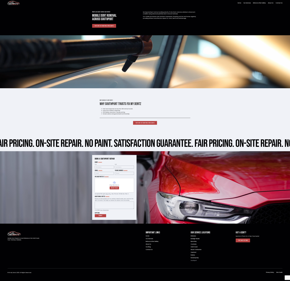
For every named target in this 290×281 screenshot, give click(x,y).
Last (116, 164)
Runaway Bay (195, 257)
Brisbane (193, 236)
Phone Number (121, 170)
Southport (194, 260)
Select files (114, 188)
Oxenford (193, 252)
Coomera (193, 244)
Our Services (247, 3)
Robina (193, 255)
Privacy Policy (270, 272)
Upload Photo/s (102, 176)
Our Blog (148, 246)
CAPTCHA (97, 213)
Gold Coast (194, 246)
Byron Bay (194, 241)
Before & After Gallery (259, 3)
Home (239, 3)
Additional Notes (102, 196)
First (96, 164)
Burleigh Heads (195, 238)
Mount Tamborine (196, 249)
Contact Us (279, 3)
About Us (270, 3)
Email (98, 170)
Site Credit (279, 272)
